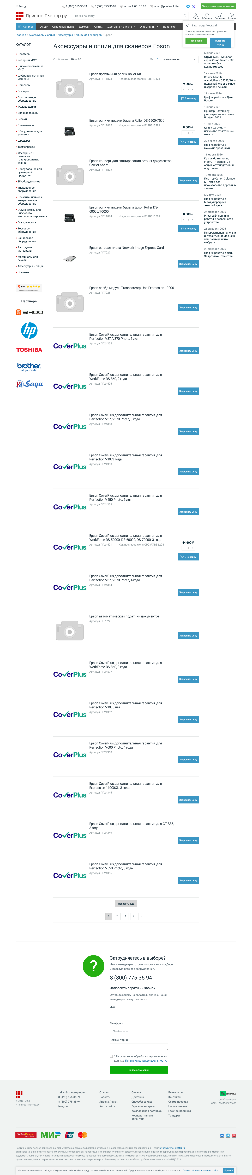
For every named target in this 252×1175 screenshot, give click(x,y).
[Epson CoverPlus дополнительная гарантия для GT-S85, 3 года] (69, 835)
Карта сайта (107, 1106)
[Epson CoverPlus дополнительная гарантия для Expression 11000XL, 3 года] (69, 795)
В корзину (190, 98)
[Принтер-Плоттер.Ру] (41, 15)
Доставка (137, 1097)
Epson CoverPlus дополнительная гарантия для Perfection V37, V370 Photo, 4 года (125, 578)
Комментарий (119, 1039)
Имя (112, 1007)
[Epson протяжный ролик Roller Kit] (69, 89)
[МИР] (51, 1134)
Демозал (84, 26)
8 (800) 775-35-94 (105, 6)
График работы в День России (218, 99)
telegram (63, 1106)
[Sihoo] (29, 312)
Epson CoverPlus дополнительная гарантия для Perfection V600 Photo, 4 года (125, 745)
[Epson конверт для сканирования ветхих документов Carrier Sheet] (69, 176)
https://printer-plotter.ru (172, 1148)
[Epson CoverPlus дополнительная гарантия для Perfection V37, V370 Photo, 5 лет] (69, 346)
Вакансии (169, 26)
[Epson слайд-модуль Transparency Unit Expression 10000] (69, 303)
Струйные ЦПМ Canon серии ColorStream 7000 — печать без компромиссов (219, 61)
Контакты (174, 1097)
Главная (21, 35)
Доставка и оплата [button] (119, 26)
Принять (228, 1170)
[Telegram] (188, 6)
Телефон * (116, 1023)
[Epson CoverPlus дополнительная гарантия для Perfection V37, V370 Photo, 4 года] (69, 588)
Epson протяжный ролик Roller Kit (115, 74)
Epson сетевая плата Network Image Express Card (126, 248)
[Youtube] (234, 1135)
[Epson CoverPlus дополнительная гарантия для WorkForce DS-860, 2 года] (69, 386)
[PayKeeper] (26, 1134)
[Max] (193, 6)
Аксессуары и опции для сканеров (80, 35)
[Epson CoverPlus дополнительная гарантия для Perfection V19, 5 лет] (69, 715)
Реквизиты (175, 1092)
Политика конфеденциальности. (146, 1060)
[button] (26, 26)
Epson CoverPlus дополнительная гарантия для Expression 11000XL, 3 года (125, 786)
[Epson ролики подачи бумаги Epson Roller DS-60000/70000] (69, 219)
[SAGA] (29, 384)
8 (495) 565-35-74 (76, 6)
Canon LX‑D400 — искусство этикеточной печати (219, 131)
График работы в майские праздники (217, 146)
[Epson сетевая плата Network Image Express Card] (69, 259)
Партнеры (29, 301)
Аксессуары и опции (42, 35)
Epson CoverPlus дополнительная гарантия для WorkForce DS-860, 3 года (125, 665)
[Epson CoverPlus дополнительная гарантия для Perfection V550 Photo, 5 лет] (69, 507)
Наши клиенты (178, 1106)
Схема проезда (178, 1101)
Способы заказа (142, 1101)
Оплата (136, 1092)
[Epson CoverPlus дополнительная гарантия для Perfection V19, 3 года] (69, 467)
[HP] (29, 330)
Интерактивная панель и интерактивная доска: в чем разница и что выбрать (220, 237)
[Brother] (29, 367)
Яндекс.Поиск (108, 1101)
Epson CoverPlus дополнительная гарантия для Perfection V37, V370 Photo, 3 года (125, 417)
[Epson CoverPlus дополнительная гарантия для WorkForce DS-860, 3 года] (69, 674)
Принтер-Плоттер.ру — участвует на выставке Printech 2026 (219, 114)
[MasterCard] (82, 1134)
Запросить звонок (139, 1070)
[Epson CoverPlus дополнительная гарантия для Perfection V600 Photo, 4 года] (69, 755)
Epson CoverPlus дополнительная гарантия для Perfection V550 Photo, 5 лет (125, 497)
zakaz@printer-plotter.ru (168, 6)
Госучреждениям (179, 1111)
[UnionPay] (69, 1134)
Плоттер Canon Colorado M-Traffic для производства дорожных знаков (220, 183)
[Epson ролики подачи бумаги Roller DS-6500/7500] (69, 132)
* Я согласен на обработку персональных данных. (140, 1058)
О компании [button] (147, 26)
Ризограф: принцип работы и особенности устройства (218, 219)
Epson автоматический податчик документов (124, 616)
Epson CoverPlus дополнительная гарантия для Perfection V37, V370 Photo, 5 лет (125, 336)
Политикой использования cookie (200, 1170)
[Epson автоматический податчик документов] (69, 631)
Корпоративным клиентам (142, 1117)
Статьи (98, 26)
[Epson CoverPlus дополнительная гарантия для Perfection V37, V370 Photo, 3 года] (69, 427)
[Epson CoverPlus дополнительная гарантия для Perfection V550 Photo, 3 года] (69, 876)
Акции (44, 26)
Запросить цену (188, 180)
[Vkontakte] (222, 1135)
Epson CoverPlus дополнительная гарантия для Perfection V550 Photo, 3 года (125, 866)
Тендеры (174, 1115)
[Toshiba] (29, 350)
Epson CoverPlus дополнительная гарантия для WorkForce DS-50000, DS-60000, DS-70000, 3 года (125, 538)
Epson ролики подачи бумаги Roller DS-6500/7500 (126, 120)
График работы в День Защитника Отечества (218, 254)
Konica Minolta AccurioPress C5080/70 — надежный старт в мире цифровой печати (220, 82)
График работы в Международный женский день (215, 202)
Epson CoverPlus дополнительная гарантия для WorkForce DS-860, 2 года (125, 377)
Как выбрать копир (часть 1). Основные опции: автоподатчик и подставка (219, 163)
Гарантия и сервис (143, 1106)
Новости (104, 1097)
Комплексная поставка (146, 1111)
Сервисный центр (63, 26)
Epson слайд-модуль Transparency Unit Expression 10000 (131, 288)
